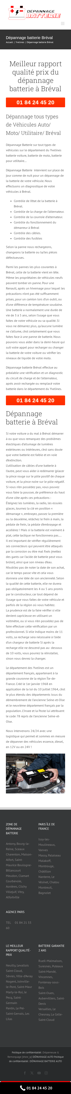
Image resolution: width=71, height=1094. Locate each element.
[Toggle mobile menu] (63, 23)
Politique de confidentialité (26, 1052)
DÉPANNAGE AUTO (43, 1056)
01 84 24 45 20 (35, 102)
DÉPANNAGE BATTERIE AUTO (46, 1060)
